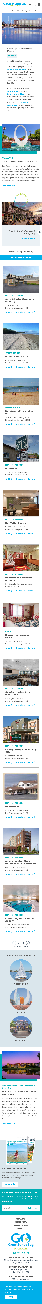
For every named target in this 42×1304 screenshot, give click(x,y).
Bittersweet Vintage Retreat (17, 636)
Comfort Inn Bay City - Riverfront (18, 693)
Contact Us (21, 1219)
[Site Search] (34, 4)
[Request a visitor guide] (21, 1150)
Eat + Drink (21, 1040)
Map (8, 312)
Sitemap (21, 1228)
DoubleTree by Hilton (17, 69)
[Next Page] (28, 943)
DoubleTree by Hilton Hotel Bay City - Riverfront (21, 862)
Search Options (19, 257)
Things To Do (21, 984)
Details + (20, 312)
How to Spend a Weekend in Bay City (22, 232)
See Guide (10, 1184)
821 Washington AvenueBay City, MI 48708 (21, 1270)
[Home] (10, 4)
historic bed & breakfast (17, 104)
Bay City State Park (16, 356)
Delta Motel (12, 806)
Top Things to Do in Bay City (19, 162)
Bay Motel (11, 468)
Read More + (9, 185)
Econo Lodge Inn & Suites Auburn (19, 919)
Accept (10, 1296)
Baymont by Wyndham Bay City (18, 579)
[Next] (39, 232)
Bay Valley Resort (15, 523)
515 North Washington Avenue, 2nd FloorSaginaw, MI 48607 (21, 1261)
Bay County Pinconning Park (19, 412)
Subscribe (32, 1208)
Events (21, 1012)
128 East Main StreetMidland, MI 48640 (21, 1280)
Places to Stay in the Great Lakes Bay (19, 1093)
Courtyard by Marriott (17, 94)
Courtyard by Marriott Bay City (21, 750)
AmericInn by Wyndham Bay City (19, 300)
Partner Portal (21, 1222)
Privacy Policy (21, 1225)
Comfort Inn (13, 91)
